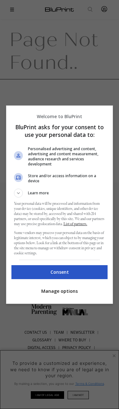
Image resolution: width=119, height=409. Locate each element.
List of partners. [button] (75, 224)
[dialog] (59, 204)
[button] (59, 193)
